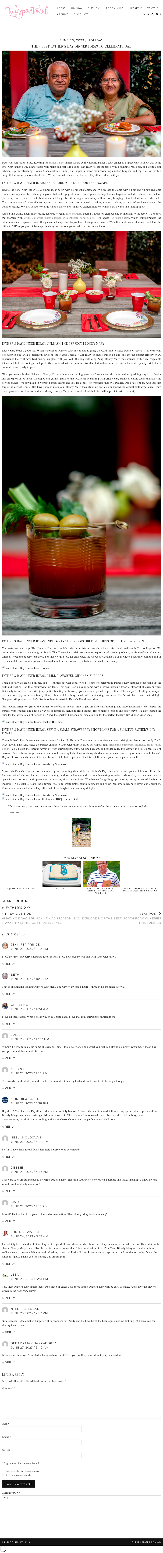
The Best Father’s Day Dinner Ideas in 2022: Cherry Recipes (140, 889)
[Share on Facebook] (18, 901)
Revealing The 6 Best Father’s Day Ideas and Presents (100, 890)
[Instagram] (149, 14)
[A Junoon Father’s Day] (22, 874)
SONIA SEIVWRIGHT (26, 1232)
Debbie (17, 1167)
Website (6, 1450)
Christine (19, 1004)
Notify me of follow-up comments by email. (22, 1470)
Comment (8, 1388)
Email (6, 1437)
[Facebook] (153, 14)
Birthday (94, 8)
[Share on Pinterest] (26, 901)
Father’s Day (56, 162)
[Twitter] (144, 14)
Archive (62, 14)
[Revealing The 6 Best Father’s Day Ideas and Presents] (101, 874)
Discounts (81, 14)
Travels (152, 8)
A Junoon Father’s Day (20, 888)
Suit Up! (60, 888)
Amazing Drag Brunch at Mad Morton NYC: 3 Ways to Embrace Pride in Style (41, 918)
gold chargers (73, 213)
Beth (15, 974)
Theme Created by (146, 1542)
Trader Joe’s (28, 198)
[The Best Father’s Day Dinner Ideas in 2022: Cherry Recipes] (141, 874)
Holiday (76, 8)
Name (6, 1423)
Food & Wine (115, 8)
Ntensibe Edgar (25, 1309)
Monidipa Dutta (25, 1099)
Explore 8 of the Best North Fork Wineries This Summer (121, 918)
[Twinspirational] (28, 11)
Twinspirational (20, 1542)
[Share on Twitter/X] (22, 901)
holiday (95, 40)
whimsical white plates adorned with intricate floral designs (60, 218)
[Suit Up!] (62, 874)
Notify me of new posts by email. (18, 1475)
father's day (18, 907)
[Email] (157, 14)
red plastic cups (119, 218)
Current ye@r (11, 1492)
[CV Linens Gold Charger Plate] (81, 833)
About (61, 8)
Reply (10, 964)
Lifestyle (135, 8)
